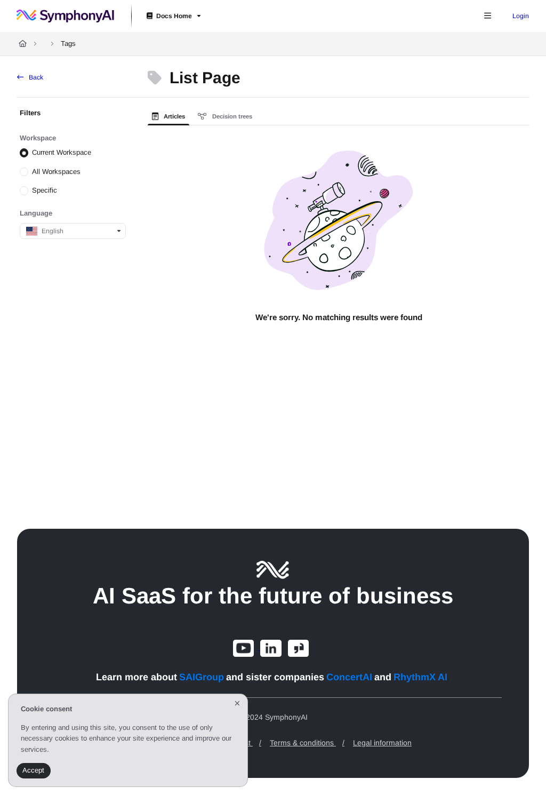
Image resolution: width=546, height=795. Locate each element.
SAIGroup (201, 677)
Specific (44, 190)
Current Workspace (61, 152)
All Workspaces (56, 172)
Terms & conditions (307, 742)
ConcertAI (349, 677)
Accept (33, 770)
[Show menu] (487, 16)
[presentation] (171, 116)
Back (35, 77)
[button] (519, 766)
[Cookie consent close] (237, 703)
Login (520, 16)
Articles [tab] (173, 116)
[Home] (65, 16)
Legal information (382, 742)
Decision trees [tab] (231, 116)
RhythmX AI (420, 677)
